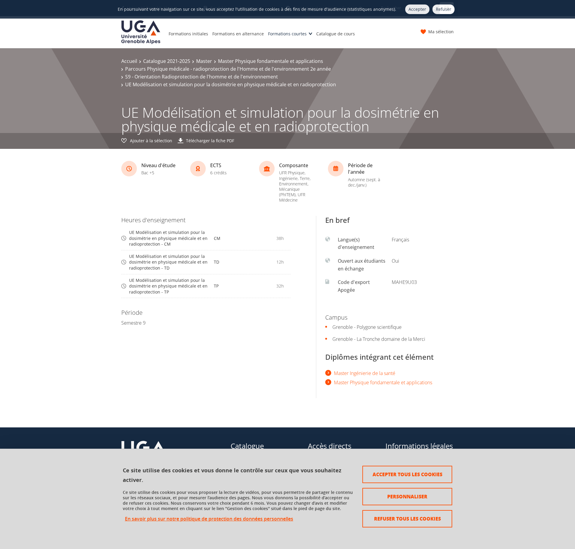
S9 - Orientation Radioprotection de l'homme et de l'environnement (201, 76)
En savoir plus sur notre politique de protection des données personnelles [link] (209, 519)
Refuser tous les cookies (407, 518)
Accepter (417, 9)
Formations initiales (188, 34)
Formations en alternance (238, 34)
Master (204, 61)
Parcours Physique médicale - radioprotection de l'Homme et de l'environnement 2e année (228, 69)
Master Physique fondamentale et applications (270, 61)
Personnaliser (407, 496)
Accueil (129, 61)
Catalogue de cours (335, 34)
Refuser (443, 9)
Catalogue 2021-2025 (166, 61)
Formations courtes (287, 34)
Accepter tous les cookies (407, 474)
